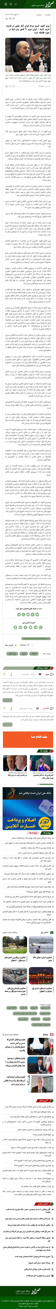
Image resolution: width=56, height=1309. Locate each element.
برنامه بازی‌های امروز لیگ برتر (41, 1111)
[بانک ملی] (28, 793)
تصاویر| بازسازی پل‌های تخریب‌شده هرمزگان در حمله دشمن (15, 991)
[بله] (37, 614)
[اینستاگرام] (32, 614)
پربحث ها (33, 833)
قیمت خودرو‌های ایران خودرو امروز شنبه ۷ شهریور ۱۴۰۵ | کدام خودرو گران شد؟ (27, 1154)
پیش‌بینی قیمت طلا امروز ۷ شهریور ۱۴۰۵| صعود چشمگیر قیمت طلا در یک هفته (27, 1141)
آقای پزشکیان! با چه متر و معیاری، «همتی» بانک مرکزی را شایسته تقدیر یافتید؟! (28, 1211)
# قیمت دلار (23, 1019)
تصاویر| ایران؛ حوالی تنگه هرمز (42, 959)
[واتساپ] (23, 614)
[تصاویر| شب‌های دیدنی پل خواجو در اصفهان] (41, 975)
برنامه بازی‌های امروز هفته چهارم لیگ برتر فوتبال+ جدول (31, 838)
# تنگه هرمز (12, 1007)
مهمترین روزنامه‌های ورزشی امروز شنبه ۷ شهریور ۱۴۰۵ (32, 1160)
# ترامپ (24, 1007)
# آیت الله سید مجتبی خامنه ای (25, 1013)
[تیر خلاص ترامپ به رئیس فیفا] (15, 763)
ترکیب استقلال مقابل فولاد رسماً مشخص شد (36, 1186)
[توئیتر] (28, 614)
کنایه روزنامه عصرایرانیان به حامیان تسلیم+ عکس (34, 1129)
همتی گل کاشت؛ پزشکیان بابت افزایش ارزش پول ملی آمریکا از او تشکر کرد (26, 1231)
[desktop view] (15, 4)
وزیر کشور (12, 653)
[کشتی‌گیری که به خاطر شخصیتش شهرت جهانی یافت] (41, 763)
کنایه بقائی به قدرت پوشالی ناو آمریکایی (37, 1269)
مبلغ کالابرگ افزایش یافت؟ (42, 1134)
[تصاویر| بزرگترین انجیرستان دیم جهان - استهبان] (15, 945)
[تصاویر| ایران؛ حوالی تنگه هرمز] (41, 945)
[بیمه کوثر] (28, 823)
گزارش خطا (9, 645)
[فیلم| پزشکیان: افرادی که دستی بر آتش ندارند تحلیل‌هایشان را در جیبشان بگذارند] (40, 1046)
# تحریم (46, 1019)
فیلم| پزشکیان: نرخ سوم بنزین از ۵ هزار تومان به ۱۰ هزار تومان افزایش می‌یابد (27, 913)
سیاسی (39, 14)
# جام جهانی (45, 1013)
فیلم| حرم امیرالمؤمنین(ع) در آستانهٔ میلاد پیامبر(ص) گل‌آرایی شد (28, 906)
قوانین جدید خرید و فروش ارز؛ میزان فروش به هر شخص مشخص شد (27, 901)
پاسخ (7, 700)
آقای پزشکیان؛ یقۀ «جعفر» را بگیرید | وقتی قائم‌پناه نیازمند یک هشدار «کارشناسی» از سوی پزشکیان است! (27, 921)
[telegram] (35, 627)
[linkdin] (20, 627)
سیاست (48, 14)
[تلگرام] (19, 614)
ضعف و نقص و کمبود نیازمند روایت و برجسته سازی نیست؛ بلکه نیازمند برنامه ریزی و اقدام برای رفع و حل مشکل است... (27, 1193)
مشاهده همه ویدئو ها (10, 1034)
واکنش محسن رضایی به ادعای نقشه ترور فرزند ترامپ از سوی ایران (28, 843)
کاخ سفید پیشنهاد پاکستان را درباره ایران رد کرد (34, 853)
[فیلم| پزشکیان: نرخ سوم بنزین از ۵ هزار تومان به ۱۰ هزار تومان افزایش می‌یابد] (40, 1065)
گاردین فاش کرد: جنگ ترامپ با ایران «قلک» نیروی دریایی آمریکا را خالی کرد (27, 867)
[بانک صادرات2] (28, 807)
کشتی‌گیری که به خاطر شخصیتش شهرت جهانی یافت (43, 776)
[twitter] (30, 627)
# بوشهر (34, 1007)
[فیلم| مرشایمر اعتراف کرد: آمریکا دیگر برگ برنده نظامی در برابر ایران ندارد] (40, 1084)
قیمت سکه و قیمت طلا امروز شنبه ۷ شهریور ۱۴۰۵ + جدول (31, 1147)
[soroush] (15, 627)
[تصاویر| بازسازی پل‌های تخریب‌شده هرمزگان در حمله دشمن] (15, 975)
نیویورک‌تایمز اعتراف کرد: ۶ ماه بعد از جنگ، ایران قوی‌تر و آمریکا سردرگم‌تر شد (27, 1180)
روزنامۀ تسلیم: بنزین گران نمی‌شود (39, 1263)
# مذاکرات (35, 1019)
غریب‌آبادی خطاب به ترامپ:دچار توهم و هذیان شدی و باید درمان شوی (27, 880)
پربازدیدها (47, 833)
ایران (23, 653)
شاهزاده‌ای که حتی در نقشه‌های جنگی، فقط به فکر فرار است (30, 1116)
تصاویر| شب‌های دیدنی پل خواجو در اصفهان (42, 990)
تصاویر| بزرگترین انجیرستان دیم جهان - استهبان (15, 959)
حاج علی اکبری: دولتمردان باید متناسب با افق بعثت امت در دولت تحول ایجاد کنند (27, 859)
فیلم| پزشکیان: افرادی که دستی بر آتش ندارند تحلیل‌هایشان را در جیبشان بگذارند (15, 1045)
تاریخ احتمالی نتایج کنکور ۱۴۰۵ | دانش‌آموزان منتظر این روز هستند (28, 896)
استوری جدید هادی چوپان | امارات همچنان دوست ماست (32, 1256)
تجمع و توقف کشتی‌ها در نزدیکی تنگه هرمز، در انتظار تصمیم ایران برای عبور (27, 1239)
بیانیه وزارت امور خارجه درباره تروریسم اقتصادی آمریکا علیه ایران (29, 886)
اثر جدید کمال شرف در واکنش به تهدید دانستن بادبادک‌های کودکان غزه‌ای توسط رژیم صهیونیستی (26, 1248)
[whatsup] (40, 627)
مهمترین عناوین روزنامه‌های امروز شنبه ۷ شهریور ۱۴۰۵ (32, 1165)
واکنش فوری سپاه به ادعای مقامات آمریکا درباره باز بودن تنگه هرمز (28, 1106)
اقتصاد (34, 653)
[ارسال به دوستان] (10, 19)
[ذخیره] (14, 18)
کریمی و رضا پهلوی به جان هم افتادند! (38, 1275)
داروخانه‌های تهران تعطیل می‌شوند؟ (39, 891)
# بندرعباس (45, 1007)
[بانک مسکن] (28, 739)
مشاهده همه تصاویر (10, 932)
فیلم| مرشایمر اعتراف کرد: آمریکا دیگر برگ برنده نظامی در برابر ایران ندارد (14, 1081)
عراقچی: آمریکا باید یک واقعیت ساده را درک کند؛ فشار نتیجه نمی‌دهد (27, 873)
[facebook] (25, 627)
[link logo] (28, 1291)
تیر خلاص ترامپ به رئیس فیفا (17, 775)
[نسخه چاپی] (6, 19)
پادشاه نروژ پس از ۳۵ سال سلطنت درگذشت (35, 848)
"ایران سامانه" (23, 1306)
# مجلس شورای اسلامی (41, 1024)
